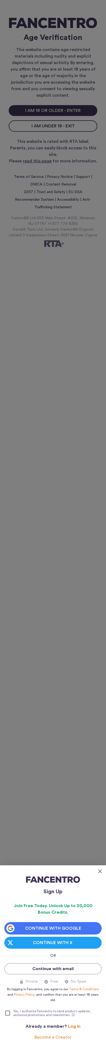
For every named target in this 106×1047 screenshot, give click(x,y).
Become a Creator (53, 1037)
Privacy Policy (24, 994)
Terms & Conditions (84, 989)
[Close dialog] (100, 871)
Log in (74, 1026)
